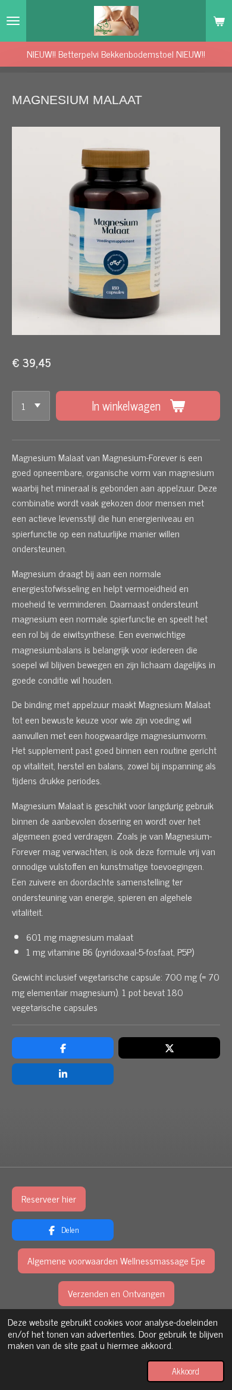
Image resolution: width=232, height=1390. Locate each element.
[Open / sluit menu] (13, 21)
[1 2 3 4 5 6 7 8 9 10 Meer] (31, 406)
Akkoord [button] (185, 1371)
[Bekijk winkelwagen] (219, 21)
